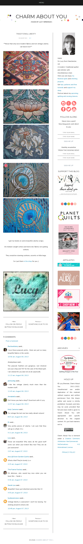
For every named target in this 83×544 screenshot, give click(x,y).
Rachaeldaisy (13, 346)
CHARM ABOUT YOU (41, 16)
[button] (41, 3)
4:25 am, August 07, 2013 (18, 464)
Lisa (9, 438)
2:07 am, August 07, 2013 (18, 451)
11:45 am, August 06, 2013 (18, 391)
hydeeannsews (13, 498)
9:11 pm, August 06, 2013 (18, 433)
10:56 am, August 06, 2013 (18, 357)
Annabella (12, 396)
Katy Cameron (13, 409)
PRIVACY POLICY (68, 452)
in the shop (28, 261)
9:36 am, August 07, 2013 (18, 480)
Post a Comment (12, 341)
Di (9, 422)
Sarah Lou (11, 485)
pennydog (11, 381)
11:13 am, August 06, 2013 (18, 375)
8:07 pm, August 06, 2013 (18, 417)
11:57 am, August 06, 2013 (18, 404)
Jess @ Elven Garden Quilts (18, 457)
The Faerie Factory (15, 469)
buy (30, 38)
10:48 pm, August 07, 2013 (18, 508)
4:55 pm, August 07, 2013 (18, 493)
